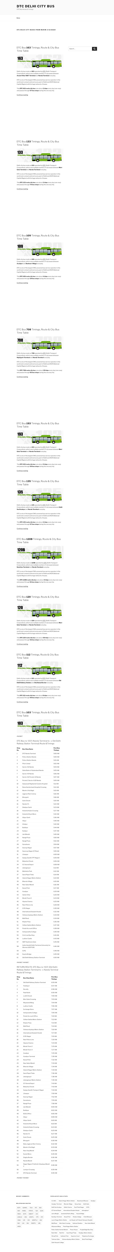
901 (28, 1223)
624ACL (25, 1207)
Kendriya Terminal (56, 1217)
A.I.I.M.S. (53, 1201)
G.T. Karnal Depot (56, 1210)
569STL (33, 1223)
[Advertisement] (57, 38)
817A (18, 1207)
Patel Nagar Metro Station (70, 1226)
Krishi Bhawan (88, 1217)
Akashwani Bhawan (82, 1201)
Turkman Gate (55, 1239)
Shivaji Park (54, 1236)
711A (31, 1207)
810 (40, 1207)
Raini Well (54, 1233)
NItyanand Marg (56, 1226)
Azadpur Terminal (56, 1204)
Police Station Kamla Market (59, 1229)
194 (28, 1220)
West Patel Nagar (87, 1239)
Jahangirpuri (85, 1210)
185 (39, 1223)
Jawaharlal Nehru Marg (67, 1213)
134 (23, 1223)
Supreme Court (75, 1236)
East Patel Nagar (79, 1207)
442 (41, 1220)
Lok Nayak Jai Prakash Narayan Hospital (80, 1220)
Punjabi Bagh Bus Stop (86, 1229)
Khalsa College (77, 1217)
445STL (31, 1217)
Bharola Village (68, 1204)
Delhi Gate (86, 1204)
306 (25, 1217)
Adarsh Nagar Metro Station (67, 1201)
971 (36, 1207)
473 (42, 1217)
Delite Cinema (68, 1207)
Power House (74, 1229)
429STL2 (34, 1220)
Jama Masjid (55, 1213)
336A (19, 1220)
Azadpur (93, 1201)
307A (24, 1214)
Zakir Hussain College (57, 1242)
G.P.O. (87, 1207)
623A (41, 1210)
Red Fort (61, 1233)
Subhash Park (65, 1236)
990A (19, 1214)
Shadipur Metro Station (85, 1233)
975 (37, 1217)
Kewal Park (67, 1217)
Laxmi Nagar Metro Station (59, 1220)
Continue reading (22, 95)
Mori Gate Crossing (64, 1223)
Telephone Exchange (88, 1236)
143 (37, 1214)
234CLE (19, 1217)
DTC (44, 71)
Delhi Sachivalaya (56, 1207)
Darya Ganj (78, 1204)
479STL (31, 1210)
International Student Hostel (71, 1210)
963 (18, 1223)
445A (19, 1226)
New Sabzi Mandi (90, 1223)
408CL (24, 1210)
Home (18, 18)
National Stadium (77, 1223)
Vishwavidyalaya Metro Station (71, 1239)
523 (37, 1210)
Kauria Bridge (80, 1213)
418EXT (31, 1214)
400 (18, 1210)
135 (24, 1220)
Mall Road (54, 1223)
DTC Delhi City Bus (36, 6)
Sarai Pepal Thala (71, 1233)
